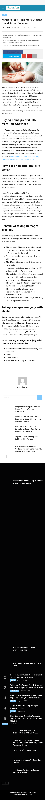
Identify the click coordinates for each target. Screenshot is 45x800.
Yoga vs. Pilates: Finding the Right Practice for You (26, 438)
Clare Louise (6, 27)
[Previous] (5, 456)
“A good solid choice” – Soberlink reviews (27, 761)
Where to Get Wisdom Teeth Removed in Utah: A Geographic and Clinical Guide (28, 419)
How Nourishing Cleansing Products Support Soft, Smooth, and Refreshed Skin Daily (28, 449)
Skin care (5, 724)
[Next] (8, 456)
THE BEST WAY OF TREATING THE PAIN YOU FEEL (25, 731)
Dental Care (14, 690)
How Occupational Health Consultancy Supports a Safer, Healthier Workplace (21, 41)
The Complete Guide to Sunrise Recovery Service (26, 771)
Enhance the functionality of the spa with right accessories (28, 482)
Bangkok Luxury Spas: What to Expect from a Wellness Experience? (22, 36)
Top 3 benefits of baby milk (24, 750)
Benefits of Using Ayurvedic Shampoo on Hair (24, 649)
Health (4, 15)
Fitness (13, 711)
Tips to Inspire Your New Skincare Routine (27, 664)
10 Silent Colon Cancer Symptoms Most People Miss (21, 45)
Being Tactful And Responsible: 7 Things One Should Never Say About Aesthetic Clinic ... (28, 743)
